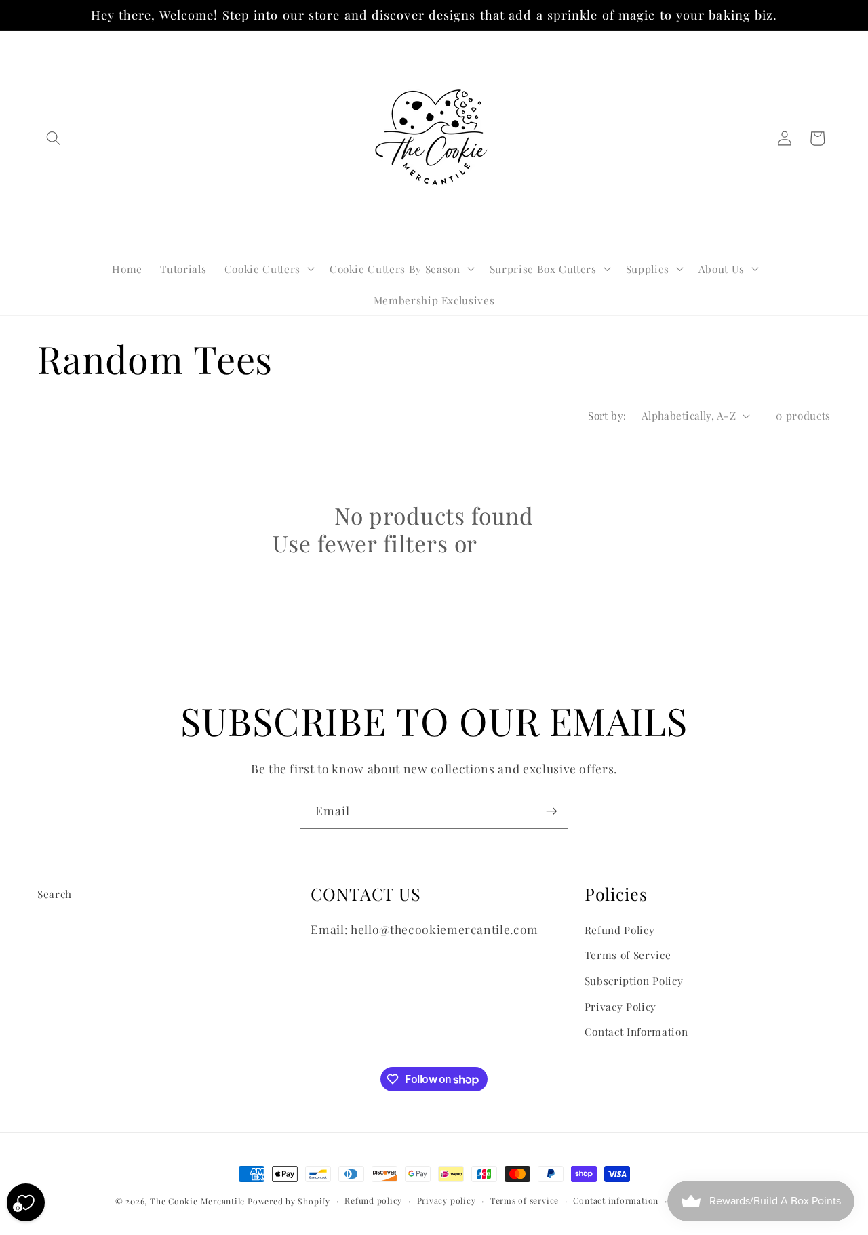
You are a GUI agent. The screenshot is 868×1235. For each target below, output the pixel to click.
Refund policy (373, 1200)
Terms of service (524, 1200)
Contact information (615, 1200)
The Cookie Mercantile (197, 1201)
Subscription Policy (634, 980)
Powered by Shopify (289, 1201)
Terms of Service (628, 955)
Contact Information (636, 1031)
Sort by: (607, 415)
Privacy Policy (620, 1006)
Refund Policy (620, 930)
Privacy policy (446, 1200)
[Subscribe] (551, 811)
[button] (53, 138)
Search (54, 894)
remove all (539, 543)
